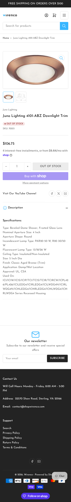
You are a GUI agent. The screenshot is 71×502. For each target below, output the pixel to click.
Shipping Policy (12, 438)
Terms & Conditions (14, 447)
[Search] (64, 26)
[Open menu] (64, 15)
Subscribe (57, 358)
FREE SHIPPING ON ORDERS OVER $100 (35, 3)
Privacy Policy (11, 433)
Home (6, 38)
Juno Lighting (10, 110)
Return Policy (11, 442)
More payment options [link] (36, 183)
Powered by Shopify (45, 474)
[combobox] (35, 26)
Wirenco (28, 474)
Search (7, 428)
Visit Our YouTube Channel (19, 193)
